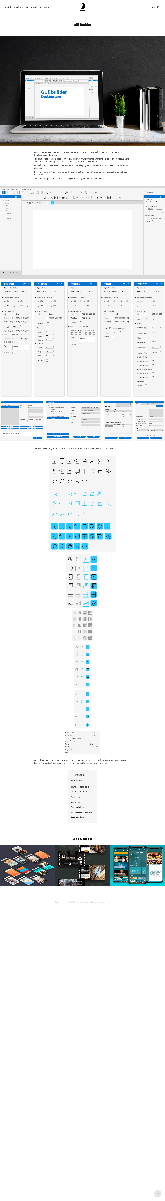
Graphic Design (21, 6)
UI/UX (8, 6)
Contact (47, 6)
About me (36, 6)
